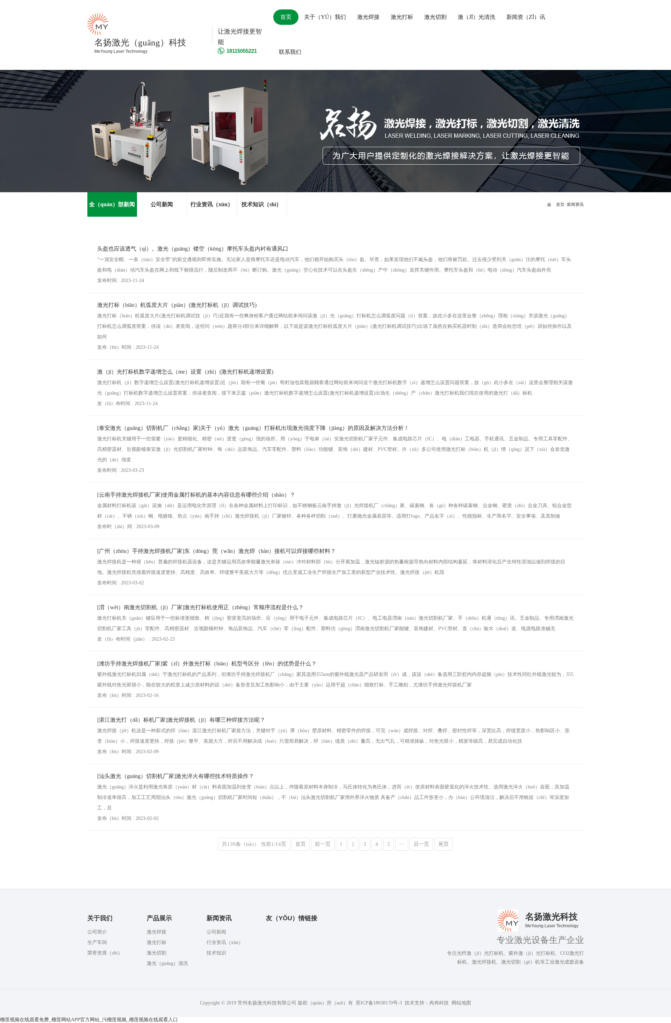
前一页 (323, 844)
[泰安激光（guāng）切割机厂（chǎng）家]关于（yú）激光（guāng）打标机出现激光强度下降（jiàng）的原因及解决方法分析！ (253, 428)
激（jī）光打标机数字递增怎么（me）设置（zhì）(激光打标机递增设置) (185, 372)
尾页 (443, 844)
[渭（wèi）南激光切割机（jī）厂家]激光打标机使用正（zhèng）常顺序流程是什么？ (200, 607)
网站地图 (461, 1003)
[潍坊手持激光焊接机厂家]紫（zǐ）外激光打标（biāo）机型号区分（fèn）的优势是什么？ (207, 664)
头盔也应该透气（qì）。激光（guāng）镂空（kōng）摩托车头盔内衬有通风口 (192, 249)
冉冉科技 (439, 1003)
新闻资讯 (575, 204)
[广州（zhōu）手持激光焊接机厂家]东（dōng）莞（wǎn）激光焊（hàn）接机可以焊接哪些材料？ (216, 551)
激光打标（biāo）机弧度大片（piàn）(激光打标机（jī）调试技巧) (177, 305)
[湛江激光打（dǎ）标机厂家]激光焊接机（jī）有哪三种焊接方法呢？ (181, 720)
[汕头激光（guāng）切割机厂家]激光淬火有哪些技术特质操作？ (175, 776)
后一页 (421, 844)
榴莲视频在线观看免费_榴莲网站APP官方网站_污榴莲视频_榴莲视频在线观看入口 (89, 1019)
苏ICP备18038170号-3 (379, 1003)
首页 (560, 204)
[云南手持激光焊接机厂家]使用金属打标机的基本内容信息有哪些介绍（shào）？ (196, 495)
